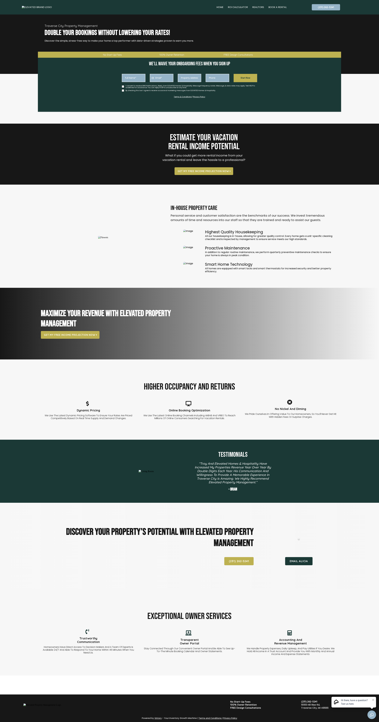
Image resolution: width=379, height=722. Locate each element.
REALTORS (258, 7)
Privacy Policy (199, 96)
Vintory (158, 718)
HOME (219, 7)
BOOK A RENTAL (277, 7)
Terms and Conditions (210, 718)
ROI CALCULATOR (238, 7)
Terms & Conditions (183, 96)
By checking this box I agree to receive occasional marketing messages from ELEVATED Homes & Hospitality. (171, 90)
